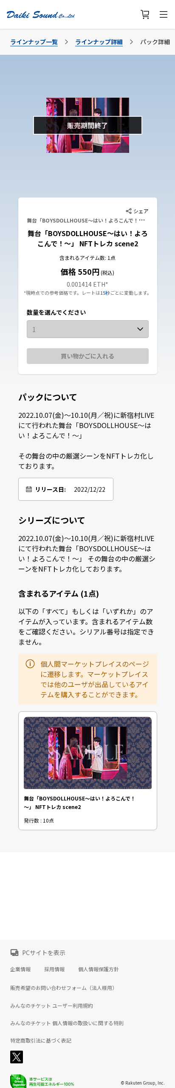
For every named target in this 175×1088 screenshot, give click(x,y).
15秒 (105, 292)
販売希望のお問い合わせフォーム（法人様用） (63, 987)
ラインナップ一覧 (34, 41)
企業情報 (20, 968)
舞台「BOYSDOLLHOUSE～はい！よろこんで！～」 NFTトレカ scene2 (88, 238)
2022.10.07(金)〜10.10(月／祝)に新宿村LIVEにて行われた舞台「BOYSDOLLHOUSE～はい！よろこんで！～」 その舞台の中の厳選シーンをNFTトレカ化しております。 (86, 440)
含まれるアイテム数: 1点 (87, 257)
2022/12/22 (89, 489)
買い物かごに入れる (87, 356)
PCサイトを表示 (43, 952)
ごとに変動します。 (131, 292)
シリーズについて (51, 520)
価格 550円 (80, 271)
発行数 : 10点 (39, 820)
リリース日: (50, 489)
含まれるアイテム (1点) (58, 593)
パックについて (47, 397)
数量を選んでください (56, 312)
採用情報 (54, 968)
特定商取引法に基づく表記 (40, 1040)
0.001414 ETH (86, 284)
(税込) (106, 272)
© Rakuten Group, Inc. (143, 1083)
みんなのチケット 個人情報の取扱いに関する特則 (67, 1023)
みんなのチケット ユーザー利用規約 (51, 1005)
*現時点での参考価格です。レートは (62, 292)
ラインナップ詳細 (99, 41)
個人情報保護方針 (98, 968)
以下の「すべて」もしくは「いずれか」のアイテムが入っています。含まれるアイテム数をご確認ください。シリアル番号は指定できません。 (86, 626)
